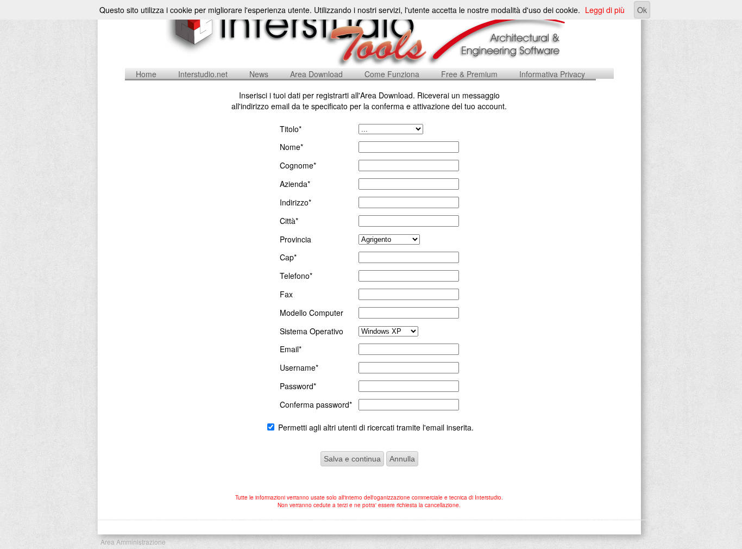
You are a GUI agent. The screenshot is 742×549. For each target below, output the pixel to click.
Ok (642, 9)
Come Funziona (391, 73)
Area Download (316, 73)
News (258, 73)
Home (146, 73)
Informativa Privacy (552, 73)
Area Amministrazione (133, 541)
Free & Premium (469, 73)
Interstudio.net (203, 73)
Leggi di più (605, 9)
